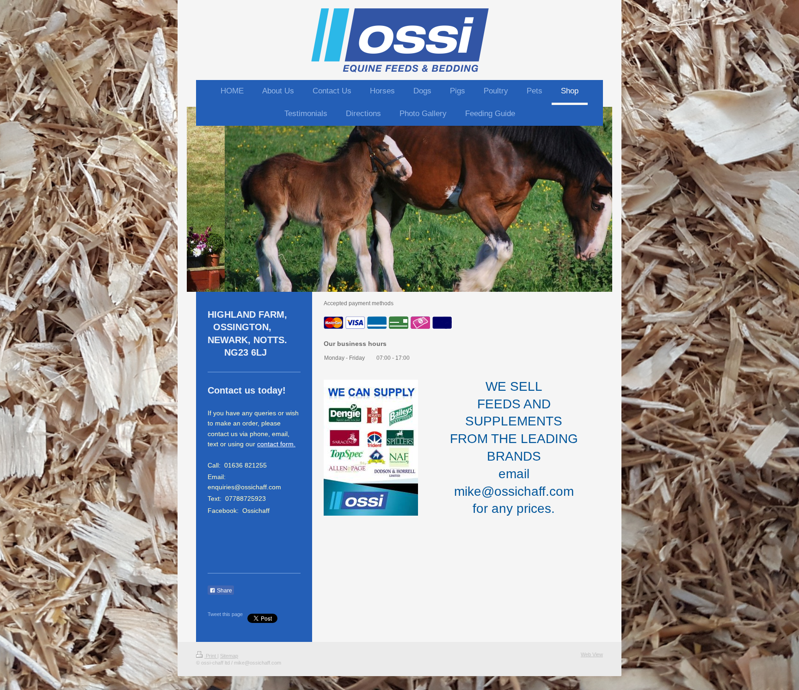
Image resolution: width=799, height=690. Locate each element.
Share (223, 590)
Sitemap (229, 656)
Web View (592, 654)
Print (210, 656)
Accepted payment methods (358, 303)
